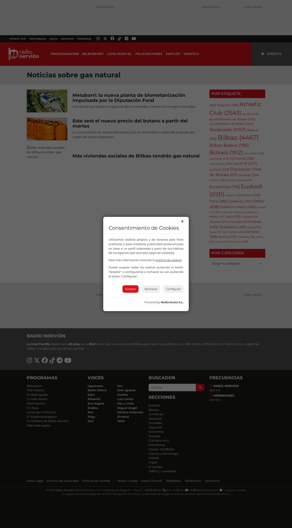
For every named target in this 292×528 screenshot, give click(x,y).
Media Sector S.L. (172, 302)
